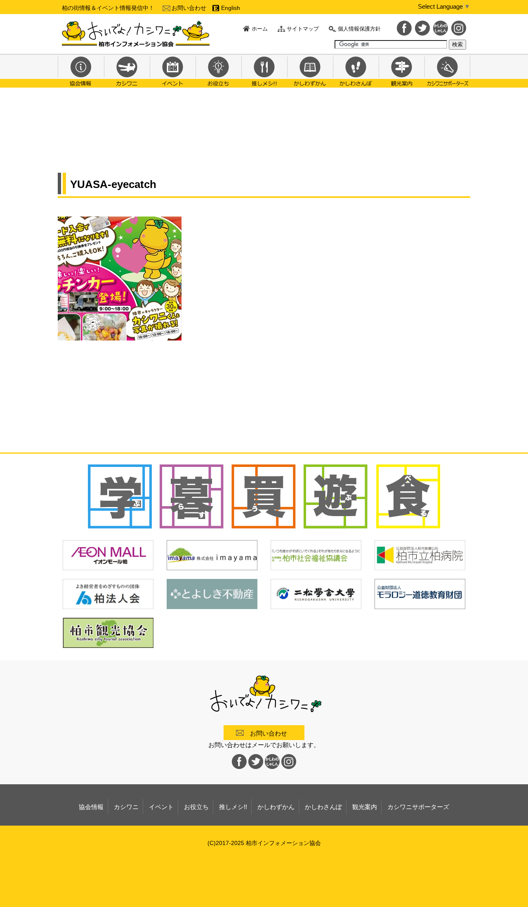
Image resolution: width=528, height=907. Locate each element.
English (230, 8)
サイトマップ (303, 29)
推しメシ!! (264, 71)
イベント (173, 71)
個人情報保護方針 (359, 29)
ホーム (260, 29)
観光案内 (401, 71)
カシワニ (127, 71)
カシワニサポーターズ (447, 71)
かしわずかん (310, 71)
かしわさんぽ (356, 71)
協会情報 (81, 71)
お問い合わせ (189, 8)
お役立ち (218, 71)
